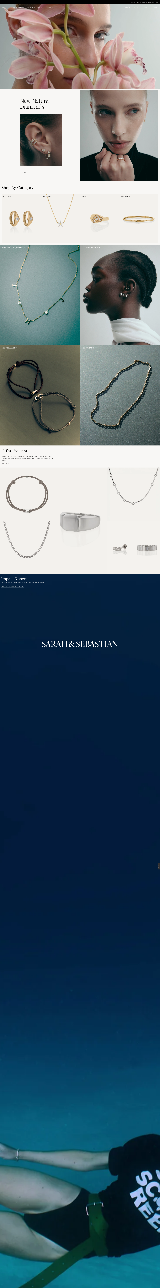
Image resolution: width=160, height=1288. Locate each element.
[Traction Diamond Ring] (146, 547)
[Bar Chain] (133, 494)
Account (147, 7)
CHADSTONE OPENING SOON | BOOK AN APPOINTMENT (17, 2)
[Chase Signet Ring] (80, 521)
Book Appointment (16, 7)
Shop (3, 7)
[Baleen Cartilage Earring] (120, 547)
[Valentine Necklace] (26, 547)
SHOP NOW (24, 172)
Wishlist (137, 7)
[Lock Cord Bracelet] (26, 494)
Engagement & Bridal (34, 7)
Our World (51, 7)
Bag (155, 7)
